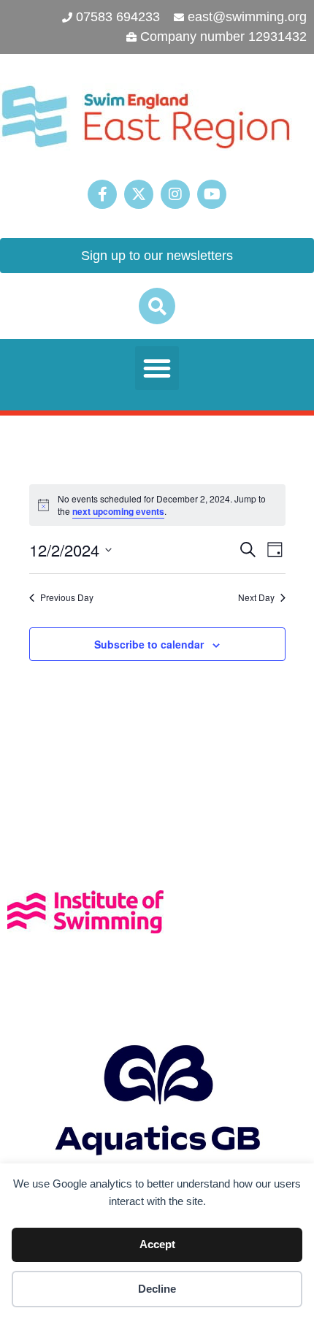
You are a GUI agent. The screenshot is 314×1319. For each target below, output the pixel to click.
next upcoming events (118, 511)
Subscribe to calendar (149, 644)
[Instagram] (175, 194)
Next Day (256, 597)
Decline (157, 1288)
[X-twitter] (138, 194)
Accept (157, 1244)
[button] (157, 306)
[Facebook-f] (102, 194)
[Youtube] (211, 194)
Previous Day (66, 597)
